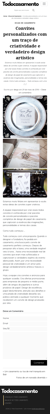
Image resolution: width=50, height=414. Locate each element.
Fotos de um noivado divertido (31, 377)
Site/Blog (6, 328)
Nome (6, 318)
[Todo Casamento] (20, 3)
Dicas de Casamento (14, 16)
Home (5, 16)
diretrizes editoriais (38, 409)
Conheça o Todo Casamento (16, 397)
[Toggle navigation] (44, 3)
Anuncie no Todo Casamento (16, 400)
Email (5, 323)
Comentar (39, 362)
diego (16, 89)
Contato (8, 403)
